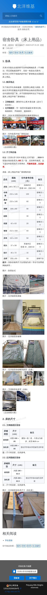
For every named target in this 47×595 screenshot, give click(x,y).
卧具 (21, 52)
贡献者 (16, 578)
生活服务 (28, 52)
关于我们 (33, 578)
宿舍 (16, 52)
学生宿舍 (9, 540)
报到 (11, 52)
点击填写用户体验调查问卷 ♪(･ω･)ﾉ (23, 22)
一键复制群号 (39, 27)
